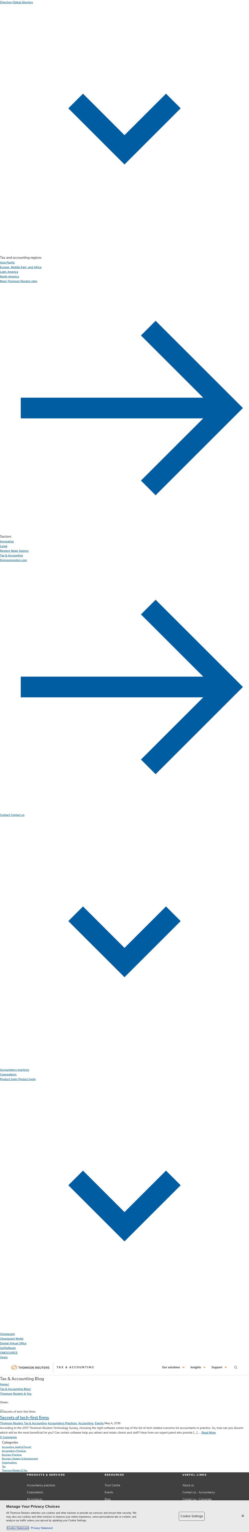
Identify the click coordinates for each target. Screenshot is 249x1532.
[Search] (235, 1367)
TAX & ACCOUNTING (75, 1367)
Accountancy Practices (62, 1423)
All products (34, 1499)
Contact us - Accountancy (198, 1492)
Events (99, 1423)
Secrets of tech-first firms (24, 1417)
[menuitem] (7, 262)
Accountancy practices (41, 1485)
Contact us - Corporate (197, 1499)
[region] (124, 1516)
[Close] (242, 1516)
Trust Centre (112, 1485)
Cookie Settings (192, 1516)
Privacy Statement (41, 1528)
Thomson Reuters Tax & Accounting (23, 1423)
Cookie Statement (17, 1528)
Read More (209, 1432)
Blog (108, 1499)
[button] (174, 1367)
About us (188, 1485)
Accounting (85, 1423)
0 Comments (8, 1437)
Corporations (35, 1492)
